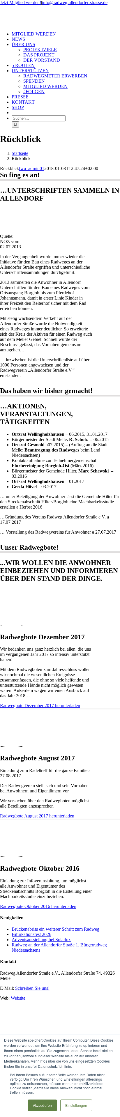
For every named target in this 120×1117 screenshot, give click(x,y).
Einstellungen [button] (76, 1105)
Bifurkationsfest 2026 (31, 934)
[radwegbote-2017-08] (11, 740)
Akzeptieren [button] (42, 1105)
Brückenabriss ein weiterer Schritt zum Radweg (55, 929)
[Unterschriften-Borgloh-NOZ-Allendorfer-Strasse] (11, 225)
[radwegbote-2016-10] (11, 850)
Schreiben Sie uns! (32, 988)
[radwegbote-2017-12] (11, 619)
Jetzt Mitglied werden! (20, 2)
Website (18, 998)
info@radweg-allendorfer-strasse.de (74, 2)
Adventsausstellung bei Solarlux (41, 939)
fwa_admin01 (31, 168)
